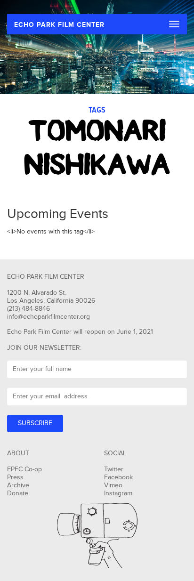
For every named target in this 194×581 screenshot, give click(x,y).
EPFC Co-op (24, 469)
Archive (18, 485)
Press (15, 477)
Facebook (118, 477)
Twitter (113, 469)
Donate (17, 493)
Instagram (118, 493)
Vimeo (113, 485)
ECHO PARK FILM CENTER (59, 25)
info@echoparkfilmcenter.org (48, 317)
